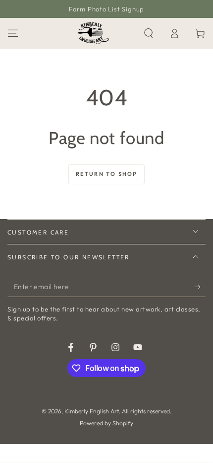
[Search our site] (148, 33)
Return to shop (107, 173)
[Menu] (13, 33)
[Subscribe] (200, 287)
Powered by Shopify (106, 423)
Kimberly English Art (91, 411)
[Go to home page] (93, 33)
